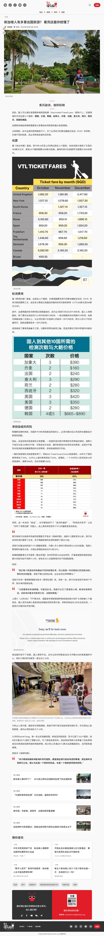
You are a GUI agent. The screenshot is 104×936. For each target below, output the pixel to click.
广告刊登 (29, 926)
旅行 (23, 884)
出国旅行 (32, 884)
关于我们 (21, 926)
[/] (52, 5)
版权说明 (38, 926)
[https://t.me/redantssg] (24, 5)
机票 (75, 884)
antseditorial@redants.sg (75, 914)
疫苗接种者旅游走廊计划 (49, 884)
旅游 (15, 884)
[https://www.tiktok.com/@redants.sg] (10, 5)
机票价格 (65, 884)
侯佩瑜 (9, 27)
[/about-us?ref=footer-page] (5, 5)
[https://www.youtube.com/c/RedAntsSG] (20, 5)
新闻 (48, 12)
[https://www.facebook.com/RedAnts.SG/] (15, 5)
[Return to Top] (99, 932)
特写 (55, 12)
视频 (63, 12)
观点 (41, 12)
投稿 (97, 5)
